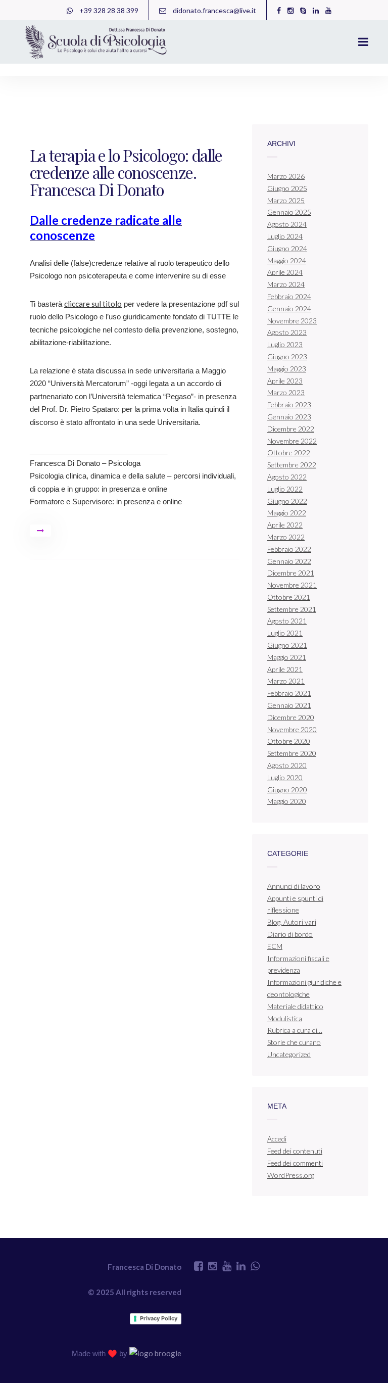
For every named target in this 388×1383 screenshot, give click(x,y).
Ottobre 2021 (288, 597)
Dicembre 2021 (290, 572)
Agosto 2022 (287, 476)
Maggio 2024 (286, 260)
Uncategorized (289, 1054)
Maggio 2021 (286, 657)
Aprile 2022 (285, 524)
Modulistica (284, 1018)
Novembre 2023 (292, 320)
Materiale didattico (295, 1006)
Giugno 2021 (287, 645)
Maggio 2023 (286, 368)
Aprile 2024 (285, 272)
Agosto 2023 (287, 332)
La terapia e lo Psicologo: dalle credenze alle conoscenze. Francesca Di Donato (126, 172)
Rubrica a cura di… (294, 1030)
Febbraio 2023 (289, 404)
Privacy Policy (158, 1318)
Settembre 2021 (291, 609)
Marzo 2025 (286, 200)
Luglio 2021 (285, 633)
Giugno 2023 (287, 356)
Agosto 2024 (287, 224)
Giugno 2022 (287, 501)
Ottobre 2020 (288, 741)
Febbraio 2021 (289, 693)
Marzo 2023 (286, 392)
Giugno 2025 (287, 188)
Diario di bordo (290, 934)
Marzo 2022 (286, 537)
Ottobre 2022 (288, 452)
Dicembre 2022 (290, 428)
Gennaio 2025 (289, 212)
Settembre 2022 (291, 464)
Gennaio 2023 (289, 416)
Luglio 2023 (285, 344)
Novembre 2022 (292, 441)
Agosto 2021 (287, 620)
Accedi (276, 1138)
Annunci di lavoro (293, 886)
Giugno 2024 (287, 248)
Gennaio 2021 (289, 705)
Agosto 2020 (287, 765)
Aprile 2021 (285, 669)
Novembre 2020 (292, 729)
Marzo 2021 (286, 681)
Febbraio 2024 (289, 296)
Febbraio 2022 (289, 549)
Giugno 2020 (287, 789)
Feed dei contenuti (294, 1151)
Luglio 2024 (285, 236)
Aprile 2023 (285, 380)
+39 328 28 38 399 (108, 10)
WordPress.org (290, 1175)
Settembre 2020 (291, 753)
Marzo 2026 (286, 176)
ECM (274, 946)
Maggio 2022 (286, 512)
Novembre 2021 (292, 585)
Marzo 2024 (286, 284)
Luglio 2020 (285, 777)
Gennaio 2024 (289, 308)
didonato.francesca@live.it (213, 10)
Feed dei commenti (295, 1163)
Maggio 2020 (286, 801)
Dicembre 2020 (290, 717)
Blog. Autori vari (291, 922)
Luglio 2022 (285, 489)
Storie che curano (294, 1042)
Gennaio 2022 (289, 561)
